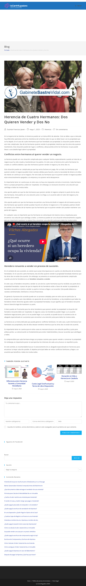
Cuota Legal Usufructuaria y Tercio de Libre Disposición (43, 385)
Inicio (28, 581)
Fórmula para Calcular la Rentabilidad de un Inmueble (21, 493)
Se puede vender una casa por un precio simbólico (20, 532)
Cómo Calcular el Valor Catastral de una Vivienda (19, 543)
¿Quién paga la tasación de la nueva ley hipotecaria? (20, 524)
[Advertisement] (43, 25)
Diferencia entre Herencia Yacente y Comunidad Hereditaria (17, 383)
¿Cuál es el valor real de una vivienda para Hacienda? (20, 497)
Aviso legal (55, 581)
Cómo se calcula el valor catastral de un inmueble (19, 528)
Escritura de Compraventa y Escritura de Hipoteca (19, 539)
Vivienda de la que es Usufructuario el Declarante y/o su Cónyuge (24, 482)
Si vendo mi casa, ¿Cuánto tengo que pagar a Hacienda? (21, 501)
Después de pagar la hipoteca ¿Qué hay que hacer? (20, 555)
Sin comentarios (62, 129)
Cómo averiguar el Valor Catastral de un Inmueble (19, 547)
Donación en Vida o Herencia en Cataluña (69, 377)
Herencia (48, 129)
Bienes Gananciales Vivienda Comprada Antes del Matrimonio (23, 486)
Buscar (6, 455)
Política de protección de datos (41, 581)
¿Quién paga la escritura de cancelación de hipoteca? (20, 509)
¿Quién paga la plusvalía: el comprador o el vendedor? (21, 505)
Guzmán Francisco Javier (16, 129)
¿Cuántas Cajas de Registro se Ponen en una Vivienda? (21, 516)
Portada (6, 50)
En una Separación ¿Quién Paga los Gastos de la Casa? (21, 512)
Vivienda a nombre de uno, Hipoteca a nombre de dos (21, 520)
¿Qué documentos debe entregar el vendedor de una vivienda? (24, 489)
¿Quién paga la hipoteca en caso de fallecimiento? (19, 551)
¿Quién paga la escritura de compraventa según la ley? (21, 535)
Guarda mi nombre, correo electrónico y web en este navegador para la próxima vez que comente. (42, 427)
